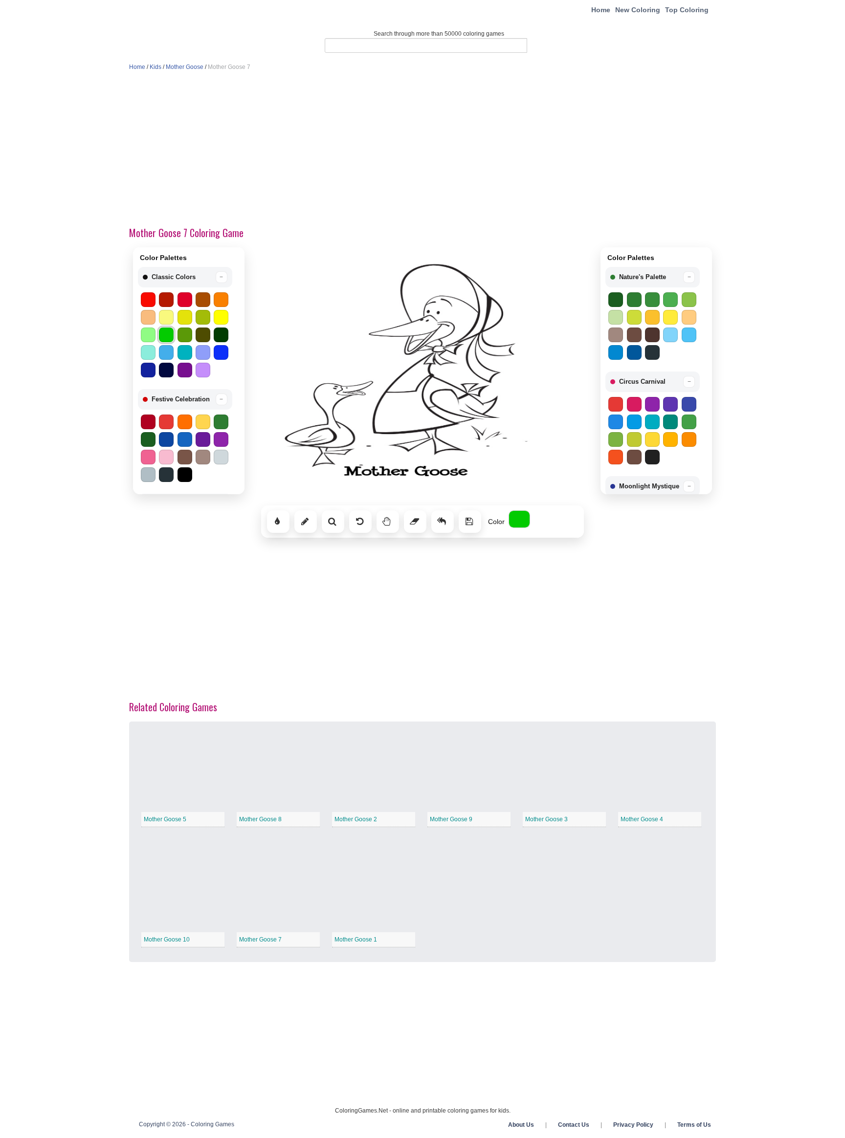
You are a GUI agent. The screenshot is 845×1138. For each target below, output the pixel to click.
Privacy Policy (633, 1124)
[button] (185, 277)
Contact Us (573, 1124)
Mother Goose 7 (260, 939)
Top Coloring (687, 10)
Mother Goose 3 (546, 819)
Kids (155, 67)
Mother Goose (184, 67)
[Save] (470, 521)
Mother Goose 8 (260, 819)
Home (600, 10)
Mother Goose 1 (355, 939)
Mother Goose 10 (167, 939)
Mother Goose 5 (165, 819)
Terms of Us (694, 1124)
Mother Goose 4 (642, 819)
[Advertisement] (422, 149)
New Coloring (637, 10)
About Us (521, 1124)
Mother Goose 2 (355, 819)
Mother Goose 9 (451, 819)
